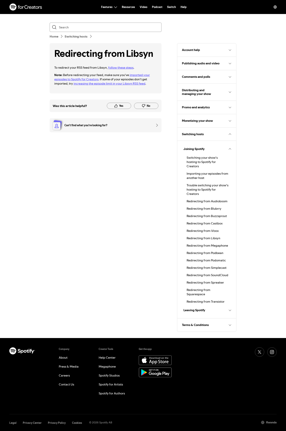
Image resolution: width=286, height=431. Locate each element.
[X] (259, 352)
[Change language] (275, 7)
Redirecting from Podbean (205, 253)
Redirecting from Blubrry (204, 208)
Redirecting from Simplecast (206, 267)
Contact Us (66, 384)
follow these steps (120, 67)
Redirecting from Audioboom (207, 201)
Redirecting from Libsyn (203, 238)
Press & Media (69, 366)
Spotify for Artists (111, 384)
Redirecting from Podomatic (206, 260)
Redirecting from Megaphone (207, 245)
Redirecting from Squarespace (198, 292)
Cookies (77, 423)
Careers (64, 375)
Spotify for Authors (112, 393)
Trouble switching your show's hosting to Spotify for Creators (207, 189)
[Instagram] (272, 352)
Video (143, 7)
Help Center (107, 357)
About (63, 357)
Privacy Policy (57, 423)
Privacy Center (32, 423)
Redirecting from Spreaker (205, 282)
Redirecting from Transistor (206, 301)
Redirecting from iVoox (203, 231)
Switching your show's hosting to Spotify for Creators (202, 161)
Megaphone (107, 366)
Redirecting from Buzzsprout (207, 216)
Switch (171, 7)
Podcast (157, 7)
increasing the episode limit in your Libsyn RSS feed (109, 83)
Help (184, 7)
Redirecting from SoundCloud (207, 275)
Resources (128, 7)
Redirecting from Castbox (205, 223)
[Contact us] (155, 125)
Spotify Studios (109, 375)
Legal (13, 423)
